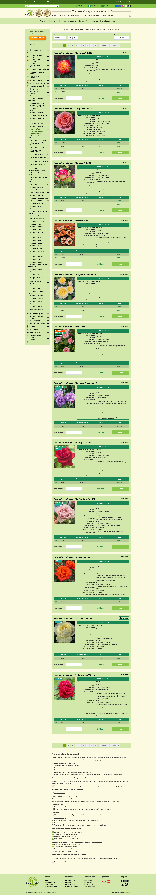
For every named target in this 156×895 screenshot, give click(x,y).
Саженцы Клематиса (37, 195)
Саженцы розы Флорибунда (35, 151)
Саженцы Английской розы (37, 144)
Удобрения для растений (35, 338)
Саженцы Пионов (35, 190)
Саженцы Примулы (36, 126)
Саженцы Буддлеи (36, 262)
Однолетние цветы (36, 314)
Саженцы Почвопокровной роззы (37, 169)
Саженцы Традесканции (38, 251)
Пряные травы (35, 320)
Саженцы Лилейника (37, 298)
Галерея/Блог (64, 15)
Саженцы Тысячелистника (34, 109)
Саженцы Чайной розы (39, 177)
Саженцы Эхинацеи (37, 254)
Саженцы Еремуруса (37, 248)
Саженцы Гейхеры (36, 216)
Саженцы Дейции (36, 229)
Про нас (103, 15)
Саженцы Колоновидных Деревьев (35, 65)
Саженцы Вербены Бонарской (35, 99)
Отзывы (83, 15)
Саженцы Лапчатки (36, 206)
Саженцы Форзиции (37, 238)
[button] (91, 88)
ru (130, 2)
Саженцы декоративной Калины (37, 212)
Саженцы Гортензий (36, 192)
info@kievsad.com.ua (71, 886)
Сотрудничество (94, 15)
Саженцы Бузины (36, 274)
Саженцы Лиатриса (37, 209)
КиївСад (39, 892)
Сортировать (118, 34)
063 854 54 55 (108, 6)
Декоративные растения (35, 92)
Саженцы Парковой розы (39, 154)
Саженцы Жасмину (36, 304)
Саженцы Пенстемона (37, 118)
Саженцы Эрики (35, 246)
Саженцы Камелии (36, 113)
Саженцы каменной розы (38, 286)
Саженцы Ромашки (36, 301)
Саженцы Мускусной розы (37, 173)
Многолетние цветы (68, 21)
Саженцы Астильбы (37, 272)
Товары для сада (36, 335)
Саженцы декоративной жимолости (37, 265)
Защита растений (36, 342)
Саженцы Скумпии (36, 235)
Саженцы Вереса (36, 243)
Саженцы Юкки (35, 259)
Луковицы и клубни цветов (36, 282)
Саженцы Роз (53, 21)
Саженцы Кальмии (36, 296)
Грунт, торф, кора (36, 332)
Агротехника (75, 15)
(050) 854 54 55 (70, 882)
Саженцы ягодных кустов (36, 56)
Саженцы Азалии (35, 201)
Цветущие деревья (36, 89)
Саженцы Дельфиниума (38, 106)
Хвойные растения (36, 50)
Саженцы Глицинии (36, 224)
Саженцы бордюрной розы (37, 165)
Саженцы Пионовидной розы (38, 158)
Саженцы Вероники (36, 257)
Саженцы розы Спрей (38, 140)
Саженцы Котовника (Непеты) (36, 292)
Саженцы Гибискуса (37, 221)
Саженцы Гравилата (37, 103)
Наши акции (34, 329)
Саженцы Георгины (36, 187)
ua (127, 2)
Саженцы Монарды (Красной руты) (35, 278)
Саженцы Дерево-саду (38, 69)
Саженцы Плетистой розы (37, 136)
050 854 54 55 (95, 6)
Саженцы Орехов (36, 80)
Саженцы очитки (36, 269)
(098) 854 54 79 (70, 880)
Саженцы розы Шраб (38, 147)
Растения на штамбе (37, 86)
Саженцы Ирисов (36, 306)
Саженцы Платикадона (38, 121)
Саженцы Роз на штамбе (39, 184)
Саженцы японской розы (39, 161)
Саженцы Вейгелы (36, 240)
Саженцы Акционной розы (37, 180)
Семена (32, 326)
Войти (120, 2)
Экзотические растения (35, 77)
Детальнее (124, 52)
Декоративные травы (37, 323)
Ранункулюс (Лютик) (37, 219)
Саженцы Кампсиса (36, 227)
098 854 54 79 (82, 6)
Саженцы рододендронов (39, 198)
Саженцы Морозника (37, 203)
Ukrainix (128, 892)
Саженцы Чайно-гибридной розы (36, 132)
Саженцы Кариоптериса (38, 115)
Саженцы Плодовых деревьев (37, 60)
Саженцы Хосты (35, 289)
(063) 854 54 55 (70, 884)
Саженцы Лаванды (36, 232)
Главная (55, 15)
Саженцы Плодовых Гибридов (37, 73)
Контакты (111, 15)
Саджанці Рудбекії (36, 124)
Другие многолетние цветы (36, 310)
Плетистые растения (37, 83)
